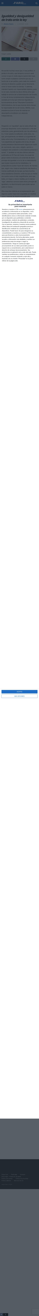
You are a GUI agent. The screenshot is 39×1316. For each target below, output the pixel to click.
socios (21, 209)
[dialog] (19, 658)
